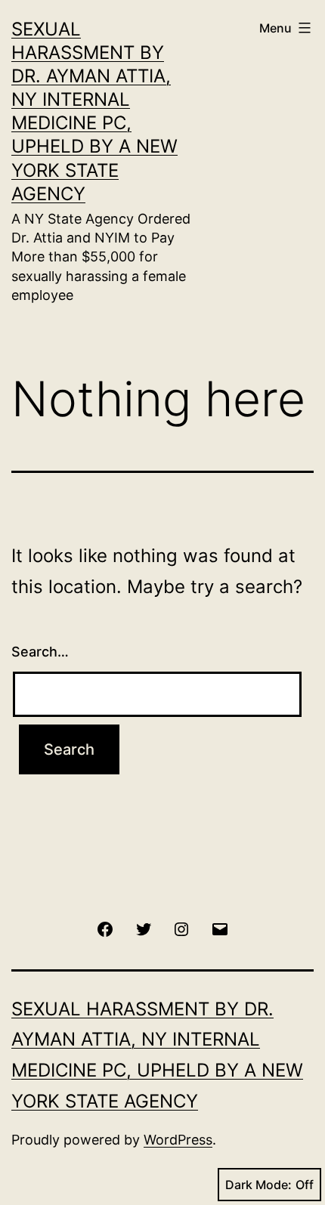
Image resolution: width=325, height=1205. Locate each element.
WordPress (178, 1140)
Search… (40, 652)
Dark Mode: (258, 1184)
